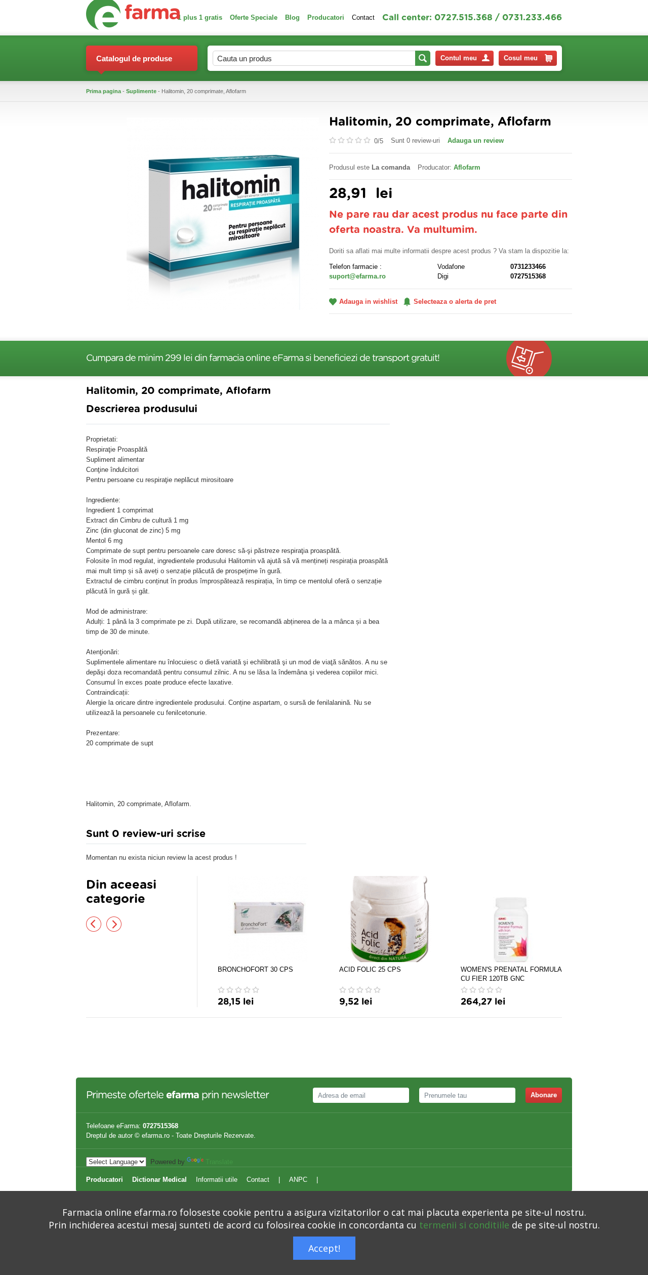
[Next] (114, 924)
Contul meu (458, 58)
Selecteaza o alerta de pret (455, 301)
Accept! (324, 1248)
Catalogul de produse (134, 58)
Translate (219, 1162)
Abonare (544, 1095)
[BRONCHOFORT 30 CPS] (268, 919)
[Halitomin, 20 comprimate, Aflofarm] (223, 213)
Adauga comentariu (354, 836)
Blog (292, 17)
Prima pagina (103, 91)
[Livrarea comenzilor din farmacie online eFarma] (534, 358)
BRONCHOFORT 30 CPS (255, 969)
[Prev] (93, 924)
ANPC (298, 1179)
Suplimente (141, 91)
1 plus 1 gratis (200, 17)
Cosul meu (521, 58)
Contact (363, 17)
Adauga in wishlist (368, 301)
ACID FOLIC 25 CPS (370, 969)
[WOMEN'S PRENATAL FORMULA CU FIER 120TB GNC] (511, 919)
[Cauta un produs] (422, 58)
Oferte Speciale (253, 17)
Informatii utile (216, 1179)
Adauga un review (476, 140)
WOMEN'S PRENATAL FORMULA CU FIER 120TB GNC (511, 974)
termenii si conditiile (464, 1225)
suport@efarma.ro (357, 276)
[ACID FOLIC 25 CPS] (389, 919)
